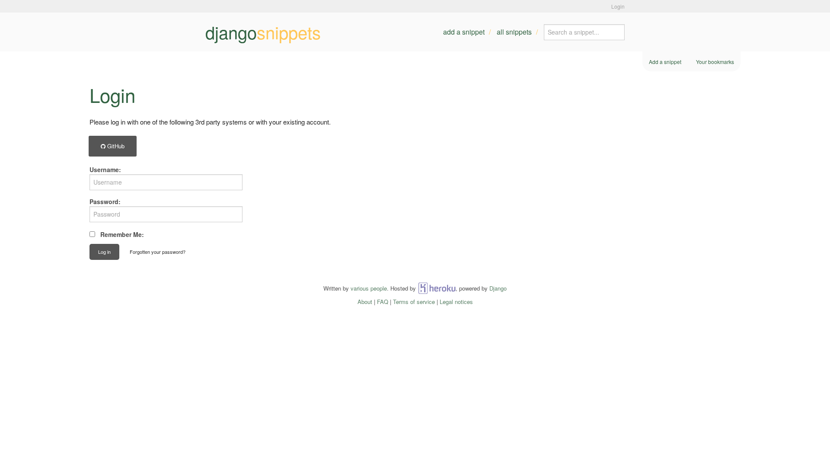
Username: (105, 169)
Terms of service (414, 301)
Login (618, 6)
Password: (105, 201)
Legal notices (456, 301)
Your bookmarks (715, 61)
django (263, 32)
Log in (104, 251)
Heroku (437, 288)
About (365, 301)
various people (369, 288)
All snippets (514, 32)
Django (498, 288)
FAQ (382, 301)
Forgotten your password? (157, 251)
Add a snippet (464, 32)
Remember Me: (122, 234)
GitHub (114, 146)
